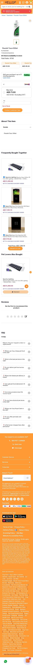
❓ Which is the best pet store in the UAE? (14, 360)
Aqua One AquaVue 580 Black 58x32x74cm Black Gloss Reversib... (16, 206)
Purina (9, 615)
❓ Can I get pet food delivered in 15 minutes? (14, 384)
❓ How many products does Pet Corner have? (13, 392)
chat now (18, 444)
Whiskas (21, 615)
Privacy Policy (25, 495)
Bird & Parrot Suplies (9, 628)
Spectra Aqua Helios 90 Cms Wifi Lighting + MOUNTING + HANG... (16, 178)
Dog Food (5, 574)
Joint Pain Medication (20, 623)
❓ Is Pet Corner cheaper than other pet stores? (14, 425)
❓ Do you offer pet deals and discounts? (12, 417)
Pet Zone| (11, 613)
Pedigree (14, 615)
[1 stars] (8, 316)
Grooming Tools (21, 626)
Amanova (16, 611)
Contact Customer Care (12, 110)
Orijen (17, 609)
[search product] (29, 7)
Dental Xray (16, 619)
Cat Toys (6, 632)
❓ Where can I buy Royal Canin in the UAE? (13, 409)
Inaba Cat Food (12, 634)
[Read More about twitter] (14, 499)
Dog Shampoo (17, 640)
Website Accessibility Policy (13, 536)
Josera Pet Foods (8, 609)
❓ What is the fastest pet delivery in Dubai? (14, 376)
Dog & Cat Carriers (9, 626)
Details (5, 127)
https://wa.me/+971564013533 (11, 654)
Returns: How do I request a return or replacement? (14, 343)
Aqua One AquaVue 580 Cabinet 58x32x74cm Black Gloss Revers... (15, 235)
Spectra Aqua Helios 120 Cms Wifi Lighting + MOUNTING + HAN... (15, 281)
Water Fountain (15, 638)
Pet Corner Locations (9, 589)
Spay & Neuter (7, 623)
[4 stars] (18, 316)
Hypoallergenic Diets (19, 607)
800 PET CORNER (18, 441)
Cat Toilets (14, 595)
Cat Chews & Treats (15, 630)
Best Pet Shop (22, 589)
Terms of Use (14, 493)
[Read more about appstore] (8, 516)
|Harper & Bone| (7, 611)
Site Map (20, 533)
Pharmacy (11, 583)
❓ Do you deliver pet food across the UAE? (13, 368)
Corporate (5, 467)
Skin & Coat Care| (17, 617)
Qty (4, 100)
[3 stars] (15, 316)
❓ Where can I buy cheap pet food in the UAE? (14, 351)
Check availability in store (12, 56)
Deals (23, 581)
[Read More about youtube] (7, 499)
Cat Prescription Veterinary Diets (13, 597)
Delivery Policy (8, 530)
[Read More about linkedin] (18, 499)
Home (3, 15)
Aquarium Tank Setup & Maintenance (14, 587)
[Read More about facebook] (3, 499)
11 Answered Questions (7, 53)
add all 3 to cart (15, 248)
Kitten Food (19, 613)
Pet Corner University (14, 650)
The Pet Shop (23, 595)
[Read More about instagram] (11, 499)
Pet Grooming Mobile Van (19, 585)
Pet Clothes (20, 577)
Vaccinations (6, 619)
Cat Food (9, 579)
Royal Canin (12, 577)
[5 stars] (22, 316)
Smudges (9, 581)
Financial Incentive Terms (10, 495)
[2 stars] (11, 316)
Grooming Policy (9, 533)
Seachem (9, 15)
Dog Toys (25, 630)
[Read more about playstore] (20, 516)
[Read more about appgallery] (8, 520)
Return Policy (24, 530)
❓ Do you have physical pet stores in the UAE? (13, 401)
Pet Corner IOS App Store (11, 591)
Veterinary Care (8, 642)
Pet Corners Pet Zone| (19, 621)
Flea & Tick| (17, 581)
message (18, 448)
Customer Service (8, 457)
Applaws (22, 609)
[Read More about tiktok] (22, 499)
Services (5, 462)
